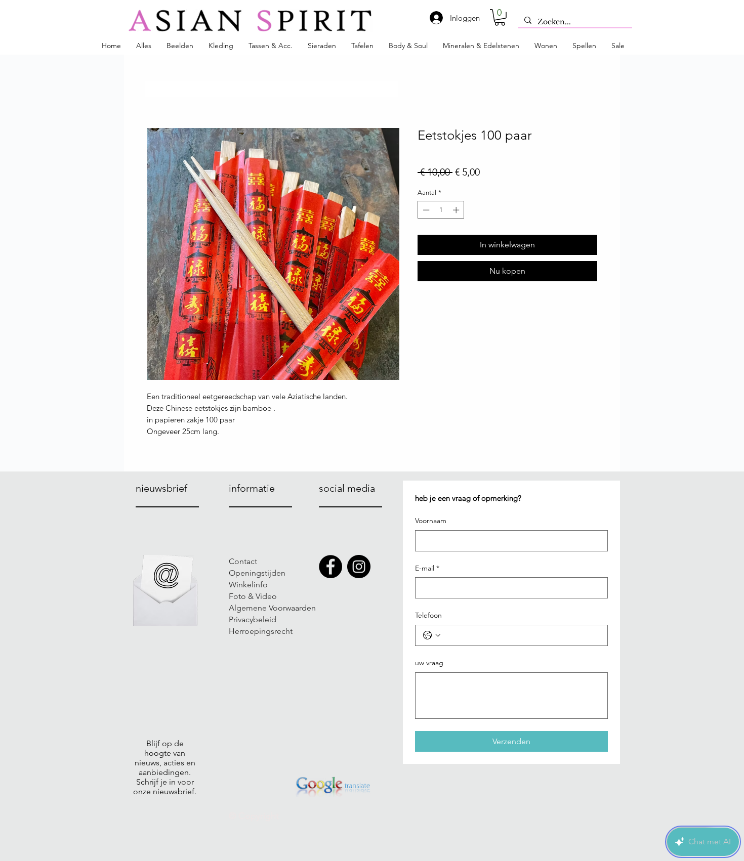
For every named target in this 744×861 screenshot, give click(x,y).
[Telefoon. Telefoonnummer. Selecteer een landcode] (432, 635)
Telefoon (428, 615)
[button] (500, 17)
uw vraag (429, 662)
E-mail (427, 568)
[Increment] (457, 210)
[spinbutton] (441, 210)
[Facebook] (330, 566)
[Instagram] (358, 566)
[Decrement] (425, 210)
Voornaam (430, 520)
